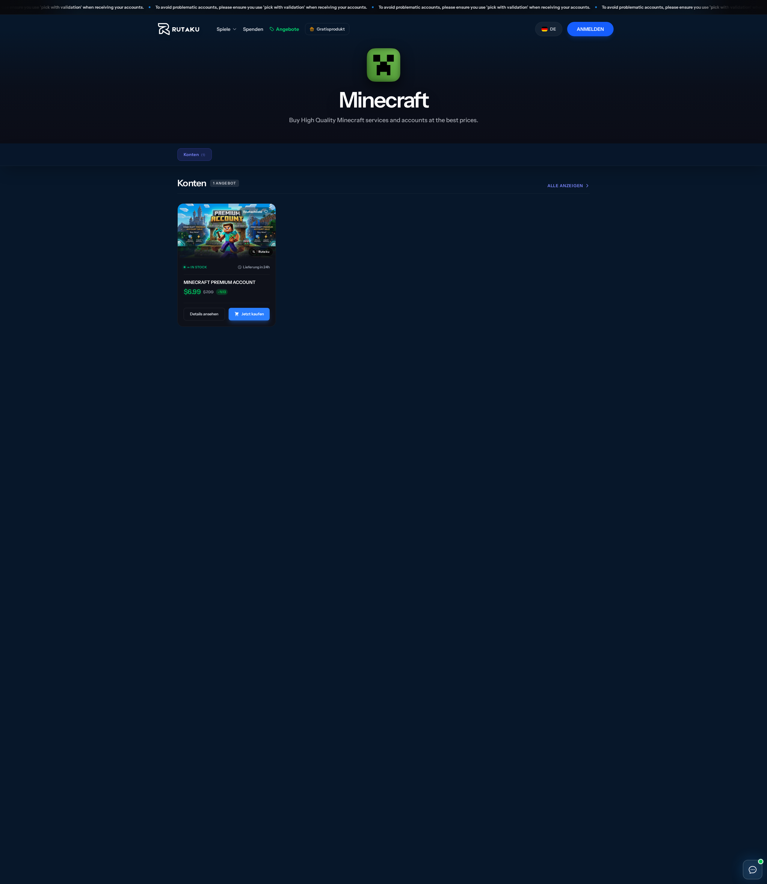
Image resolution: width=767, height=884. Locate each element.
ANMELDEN (590, 29)
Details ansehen (204, 313)
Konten (195, 154)
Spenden (253, 29)
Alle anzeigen (565, 185)
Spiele (223, 29)
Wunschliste (252, 212)
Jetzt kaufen (252, 313)
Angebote (287, 29)
